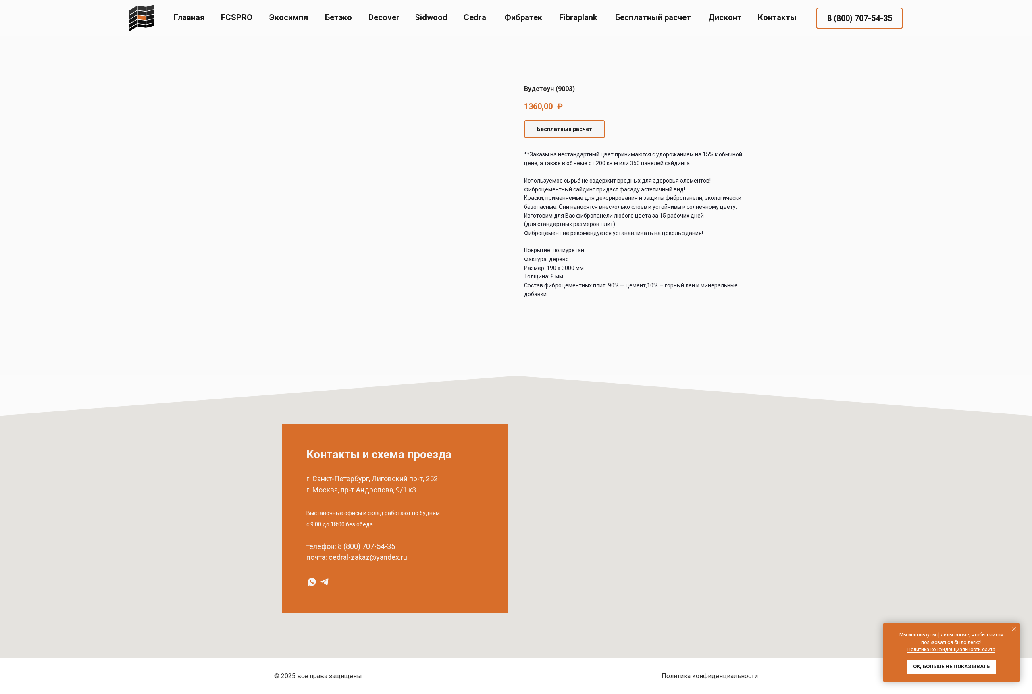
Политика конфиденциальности (710, 676)
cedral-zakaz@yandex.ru (368, 557)
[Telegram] (324, 582)
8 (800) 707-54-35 (366, 546)
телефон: (321, 546)
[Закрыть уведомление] (1014, 629)
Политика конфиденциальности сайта (951, 649)
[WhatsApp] (312, 582)
